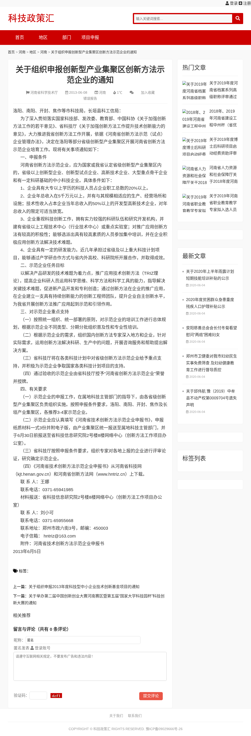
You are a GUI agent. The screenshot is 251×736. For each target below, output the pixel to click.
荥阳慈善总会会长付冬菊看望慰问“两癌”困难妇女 (211, 331)
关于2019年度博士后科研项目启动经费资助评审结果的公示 (223, 147)
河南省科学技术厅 (44, 92)
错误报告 (90, 98)
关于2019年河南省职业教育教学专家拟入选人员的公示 (223, 203)
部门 (66, 37)
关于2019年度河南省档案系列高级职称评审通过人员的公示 (223, 90)
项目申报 (90, 37)
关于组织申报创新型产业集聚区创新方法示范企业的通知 (94, 52)
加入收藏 (148, 92)
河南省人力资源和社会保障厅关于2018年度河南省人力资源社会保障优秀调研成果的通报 (223, 175)
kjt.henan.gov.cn (33, 474)
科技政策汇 (31, 18)
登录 (233, 3)
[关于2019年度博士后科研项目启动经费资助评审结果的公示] (194, 146)
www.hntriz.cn (111, 474)
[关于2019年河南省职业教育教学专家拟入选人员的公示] (194, 203)
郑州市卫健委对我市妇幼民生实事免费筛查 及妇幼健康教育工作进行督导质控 (211, 363)
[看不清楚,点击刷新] (56, 695)
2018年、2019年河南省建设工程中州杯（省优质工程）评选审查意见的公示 (223, 119)
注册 (246, 3)
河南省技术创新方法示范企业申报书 (69, 543)
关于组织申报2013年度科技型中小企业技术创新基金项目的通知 (84, 587)
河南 (22, 52)
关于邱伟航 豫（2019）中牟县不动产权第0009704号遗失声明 (211, 398)
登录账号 (42, 648)
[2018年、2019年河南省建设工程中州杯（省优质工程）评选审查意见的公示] (194, 118)
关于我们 (116, 716)
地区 (43, 37)
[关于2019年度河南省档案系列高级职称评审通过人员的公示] (194, 90)
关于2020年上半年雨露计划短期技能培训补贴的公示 (210, 274)
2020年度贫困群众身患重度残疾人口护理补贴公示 (210, 303)
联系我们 (135, 716)
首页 (19, 37)
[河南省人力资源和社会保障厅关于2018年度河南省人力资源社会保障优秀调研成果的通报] (194, 175)
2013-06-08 (78, 92)
